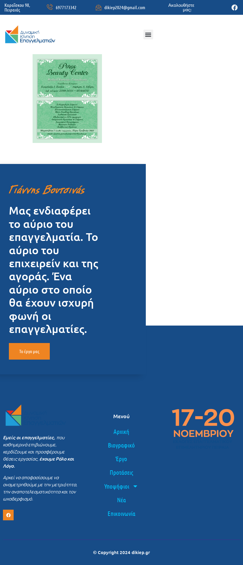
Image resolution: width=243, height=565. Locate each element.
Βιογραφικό (121, 445)
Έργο (121, 458)
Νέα (121, 499)
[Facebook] (234, 7)
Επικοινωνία (121, 513)
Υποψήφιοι (116, 486)
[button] (148, 34)
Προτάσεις (121, 472)
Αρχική (121, 431)
